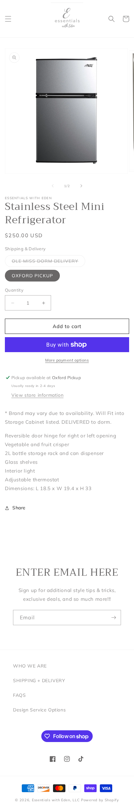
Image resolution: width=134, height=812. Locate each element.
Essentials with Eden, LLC (56, 800)
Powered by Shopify (100, 800)
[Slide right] (81, 186)
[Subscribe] (113, 617)
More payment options (67, 360)
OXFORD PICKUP (32, 276)
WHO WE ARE (30, 666)
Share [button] (19, 508)
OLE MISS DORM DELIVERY (48, 262)
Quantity (14, 290)
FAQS (19, 695)
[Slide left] (53, 186)
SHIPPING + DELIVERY (39, 680)
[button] (8, 19)
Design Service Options (39, 710)
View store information (37, 395)
